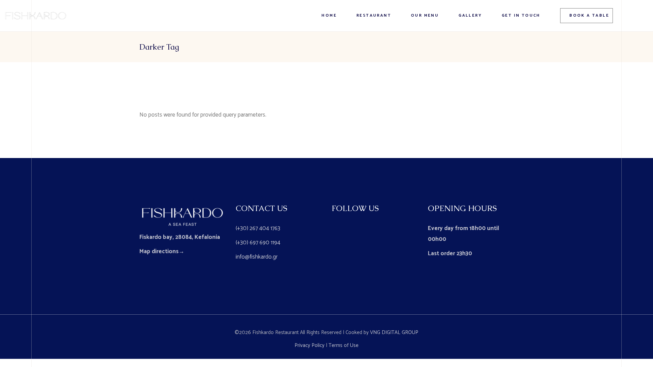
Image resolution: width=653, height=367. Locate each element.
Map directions (159, 251)
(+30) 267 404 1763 (258, 228)
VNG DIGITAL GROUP (394, 332)
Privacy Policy (309, 345)
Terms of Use (343, 345)
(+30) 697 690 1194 (258, 242)
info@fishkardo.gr (257, 257)
